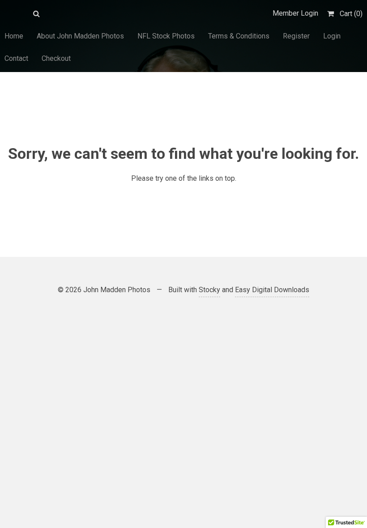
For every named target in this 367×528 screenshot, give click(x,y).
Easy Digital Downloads (272, 289)
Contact (16, 58)
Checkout (56, 58)
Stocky (209, 289)
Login (332, 36)
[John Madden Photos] (14, 13)
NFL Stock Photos (166, 36)
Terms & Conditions (238, 36)
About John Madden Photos (80, 36)
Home (13, 36)
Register (296, 36)
